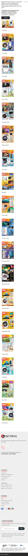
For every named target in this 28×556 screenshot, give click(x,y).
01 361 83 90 (4, 454)
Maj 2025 (4, 192)
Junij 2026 (4, 53)
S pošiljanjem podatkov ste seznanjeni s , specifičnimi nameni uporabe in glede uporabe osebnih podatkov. (13, 535)
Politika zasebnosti (5, 503)
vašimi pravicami (18, 535)
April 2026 (4, 76)
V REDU (5, 17)
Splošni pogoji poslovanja (6, 500)
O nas (2, 498)
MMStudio (6, 554)
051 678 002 (12, 454)
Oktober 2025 (5, 145)
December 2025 (5, 122)
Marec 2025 (5, 215)
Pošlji (21, 528)
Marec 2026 (5, 99)
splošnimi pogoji (21, 533)
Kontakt (2, 505)
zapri (26, 2)
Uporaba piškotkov (5, 502)
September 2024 (6, 331)
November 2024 (6, 284)
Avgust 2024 (5, 354)
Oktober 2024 (5, 308)
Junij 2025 (4, 169)
